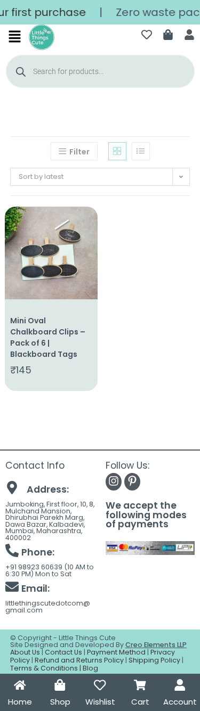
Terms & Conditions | (46, 668)
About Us (25, 652)
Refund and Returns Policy (79, 660)
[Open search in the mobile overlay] (100, 71)
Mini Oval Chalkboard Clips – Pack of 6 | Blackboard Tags (47, 337)
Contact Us (63, 652)
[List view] (141, 151)
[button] (15, 37)
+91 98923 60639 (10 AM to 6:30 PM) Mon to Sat (49, 570)
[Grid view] (117, 151)
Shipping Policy (154, 660)
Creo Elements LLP (156, 644)
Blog (90, 668)
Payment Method (116, 652)
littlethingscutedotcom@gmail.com (47, 607)
